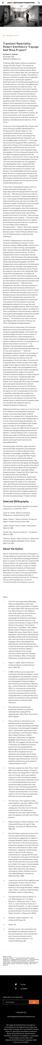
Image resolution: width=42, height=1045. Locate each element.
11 (9, 318)
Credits (26, 1042)
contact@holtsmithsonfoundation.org (21, 1016)
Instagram (24, 988)
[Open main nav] (3, 3)
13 (28, 343)
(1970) (13, 1033)
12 (31, 323)
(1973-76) (28, 1029)
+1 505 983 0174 (21, 1012)
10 (19, 282)
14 (22, 350)
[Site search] (39, 3)
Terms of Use (18, 1042)
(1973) (12, 1031)
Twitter (23, 984)
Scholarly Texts (12, 35)
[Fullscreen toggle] (1, 24)
